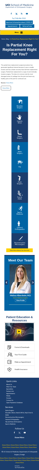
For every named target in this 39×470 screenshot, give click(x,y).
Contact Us (9, 400)
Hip (19, 167)
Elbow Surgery (20, 137)
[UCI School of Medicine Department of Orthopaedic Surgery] (19, 6)
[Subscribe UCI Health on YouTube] (24, 433)
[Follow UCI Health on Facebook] (14, 433)
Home (3, 39)
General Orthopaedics (20, 228)
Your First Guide (21, 355)
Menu (17, 32)
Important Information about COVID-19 (19, 22)
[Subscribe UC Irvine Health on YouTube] (26, 14)
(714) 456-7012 (20, 18)
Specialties (9, 389)
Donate (8, 398)
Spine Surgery (20, 152)
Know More (9, 83)
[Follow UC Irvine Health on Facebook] (11, 14)
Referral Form (27, 26)
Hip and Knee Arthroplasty (13, 422)
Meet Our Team (20, 260)
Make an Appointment (23, 362)
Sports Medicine (19, 213)
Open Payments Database (14, 402)
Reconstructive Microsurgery (19, 243)
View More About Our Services (19, 250)
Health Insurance (21, 369)
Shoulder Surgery (20, 107)
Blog (7, 39)
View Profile (20, 300)
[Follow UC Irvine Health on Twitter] (16, 14)
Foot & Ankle (19, 198)
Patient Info (10, 391)
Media (8, 396)
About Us (9, 384)
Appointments (12, 26)
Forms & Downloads (22, 347)
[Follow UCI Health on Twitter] (19, 433)
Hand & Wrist (19, 122)
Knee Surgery (20, 183)
